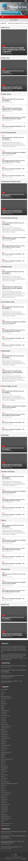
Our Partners (3, 778)
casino (2, 713)
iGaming (2, 760)
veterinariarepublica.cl (5, 818)
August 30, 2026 (5, 53)
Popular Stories (6, 94)
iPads (2, 764)
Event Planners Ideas (8, 302)
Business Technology (8, 471)
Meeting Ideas (6, 351)
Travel (2, 813)
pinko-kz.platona (4, 781)
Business (3, 712)
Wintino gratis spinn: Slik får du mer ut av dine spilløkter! (14, 665)
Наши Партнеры (4, 825)
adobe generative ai (5, 696)
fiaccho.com (3, 748)
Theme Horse (9, 858)
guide (2, 755)
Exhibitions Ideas (7, 266)
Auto (2, 706)
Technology (3, 807)
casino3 (2, 720)
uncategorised (4, 814)
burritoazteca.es (4, 710)
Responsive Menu (25, 1)
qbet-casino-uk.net (5, 792)
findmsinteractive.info (5, 752)
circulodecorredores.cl (6, 726)
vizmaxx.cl (3, 820)
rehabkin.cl (3, 797)
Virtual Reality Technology (9, 218)
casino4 (2, 722)
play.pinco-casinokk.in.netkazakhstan (9, 783)
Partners (3, 780)
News (2, 776)
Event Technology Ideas (9, 132)
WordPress (24, 858)
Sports (4, 520)
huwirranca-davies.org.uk (6, 759)
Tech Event (3, 806)
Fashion (2, 743)
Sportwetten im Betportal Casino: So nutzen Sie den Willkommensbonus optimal (12, 50)
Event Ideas (5, 435)
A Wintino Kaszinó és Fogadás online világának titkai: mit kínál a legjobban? (12, 87)
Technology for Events (17, 857)
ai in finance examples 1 (6, 698)
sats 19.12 (3, 802)
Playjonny (3, 785)
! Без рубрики (4, 689)
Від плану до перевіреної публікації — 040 (13, 126)
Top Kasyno (3, 811)
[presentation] (24, 28)
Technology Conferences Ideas (11, 181)
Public (3, 45)
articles (2, 701)
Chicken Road (4, 724)
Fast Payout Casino (5, 745)
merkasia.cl (3, 771)
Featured (3, 747)
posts (2, 788)
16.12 (2, 693)
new (2, 773)
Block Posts (5, 604)
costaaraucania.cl (5, 727)
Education (3, 733)
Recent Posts (6, 569)
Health (2, 757)
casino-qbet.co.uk (5, 715)
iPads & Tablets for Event (9, 386)
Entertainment (4, 734)
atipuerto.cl (3, 703)
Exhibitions (3, 741)
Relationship (3, 799)
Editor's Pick (5, 58)
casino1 (2, 717)
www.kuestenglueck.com (6, 823)
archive (2, 700)
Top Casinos (3, 809)
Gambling (3, 754)
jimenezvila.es (4, 766)
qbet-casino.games (5, 794)
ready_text (3, 795)
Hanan (10, 53)
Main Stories (5, 27)
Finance (2, 750)
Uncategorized (4, 816)
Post (2, 787)
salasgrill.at (3, 801)
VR (1, 821)
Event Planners (4, 738)
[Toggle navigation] (2, 16)
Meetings (3, 769)
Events (2, 740)
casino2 (2, 719)
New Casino (3, 774)
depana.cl (3, 729)
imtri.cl (2, 762)
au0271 (2, 705)
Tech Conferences (5, 804)
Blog (2, 708)
